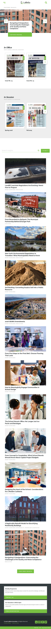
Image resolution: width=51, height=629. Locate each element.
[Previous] (6, 21)
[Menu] (4, 2)
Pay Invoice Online (46, 627)
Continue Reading (16, 34)
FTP (40, 627)
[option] (25, 21)
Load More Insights (25, 571)
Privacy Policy (7, 623)
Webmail (36, 627)
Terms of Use (15, 623)
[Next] (45, 21)
